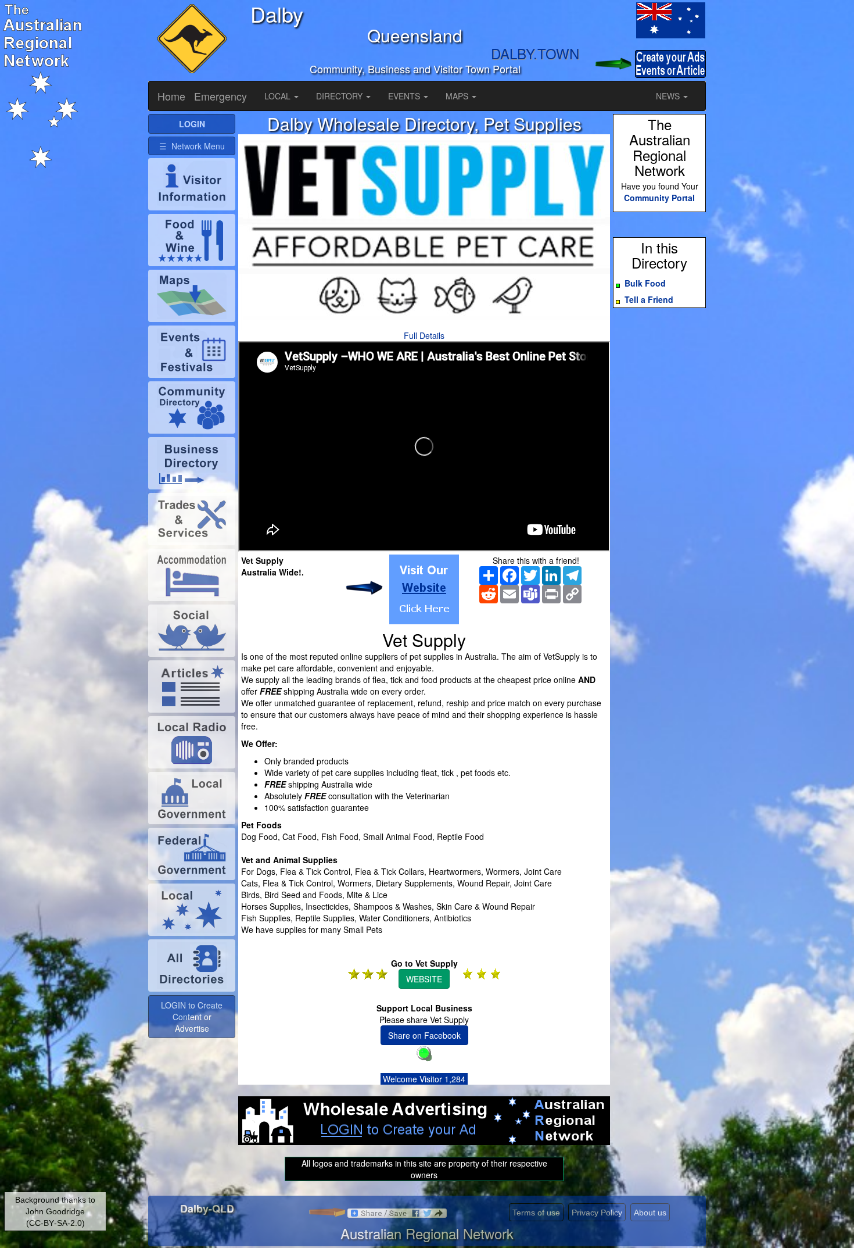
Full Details (424, 335)
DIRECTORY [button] (340, 96)
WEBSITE (424, 979)
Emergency (220, 95)
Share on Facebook (424, 1035)
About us (650, 1212)
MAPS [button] (458, 96)
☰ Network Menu (192, 146)
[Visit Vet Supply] (424, 589)
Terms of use (536, 1212)
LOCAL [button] (278, 96)
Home (171, 95)
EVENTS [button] (405, 96)
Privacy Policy (597, 1212)
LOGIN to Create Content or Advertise (192, 1016)
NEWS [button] (669, 96)
